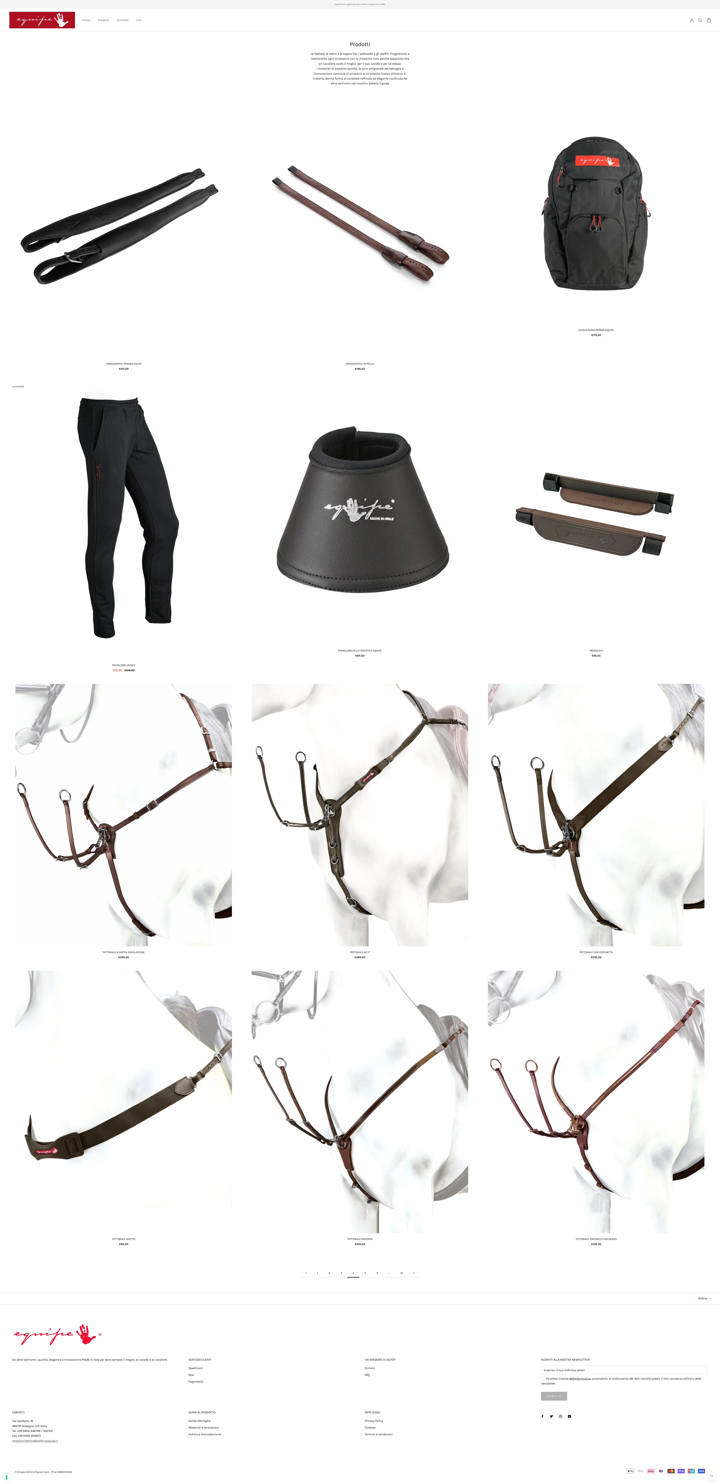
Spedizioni (195, 1368)
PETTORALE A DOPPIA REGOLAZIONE (124, 952)
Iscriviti (554, 1396)
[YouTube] (569, 1416)
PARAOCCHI (596, 650)
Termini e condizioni (379, 1434)
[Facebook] (542, 1416)
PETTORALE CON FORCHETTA (596, 952)
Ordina (703, 1298)
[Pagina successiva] (414, 1273)
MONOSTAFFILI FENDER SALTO (123, 363)
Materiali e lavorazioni (203, 1427)
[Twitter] (551, 1416)
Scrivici (370, 1368)
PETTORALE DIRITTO (123, 1239)
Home (86, 20)
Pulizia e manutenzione (204, 1434)
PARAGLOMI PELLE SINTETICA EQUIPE (360, 650)
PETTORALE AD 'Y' (360, 952)
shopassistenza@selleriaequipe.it (35, 1441)
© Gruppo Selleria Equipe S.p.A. (32, 1472)
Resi (191, 1375)
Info (139, 20)
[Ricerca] (700, 20)
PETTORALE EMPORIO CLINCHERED (596, 1239)
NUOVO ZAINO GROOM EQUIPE (596, 330)
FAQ (367, 1375)
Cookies (370, 1427)
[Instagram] (560, 1416)
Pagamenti (195, 1381)
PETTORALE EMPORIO (359, 1239)
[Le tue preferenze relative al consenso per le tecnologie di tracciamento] (6, 1477)
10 (401, 1273)
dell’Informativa (580, 1378)
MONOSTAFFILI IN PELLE (360, 363)
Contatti (122, 20)
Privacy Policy (374, 1421)
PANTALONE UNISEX (123, 665)
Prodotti (103, 20)
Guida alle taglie (199, 1421)
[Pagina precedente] (306, 1273)
